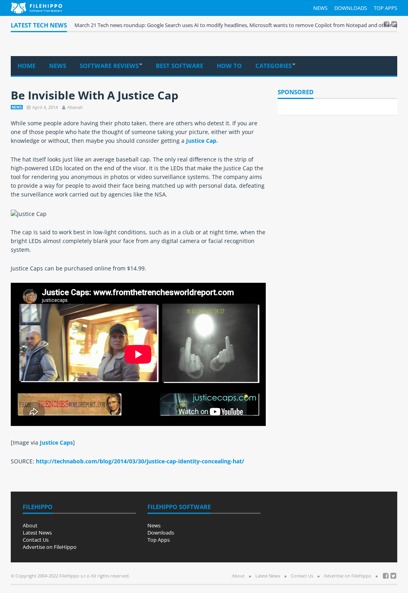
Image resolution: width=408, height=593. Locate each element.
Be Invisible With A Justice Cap (94, 95)
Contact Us (36, 539)
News (320, 8)
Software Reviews (109, 66)
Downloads (350, 8)
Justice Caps (56, 442)
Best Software (179, 66)
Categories (273, 66)
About (30, 525)
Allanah (75, 107)
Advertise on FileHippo (49, 546)
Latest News (37, 532)
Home (26, 66)
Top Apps (385, 8)
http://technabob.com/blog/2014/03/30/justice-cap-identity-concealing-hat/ (139, 461)
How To (229, 66)
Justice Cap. (202, 140)
